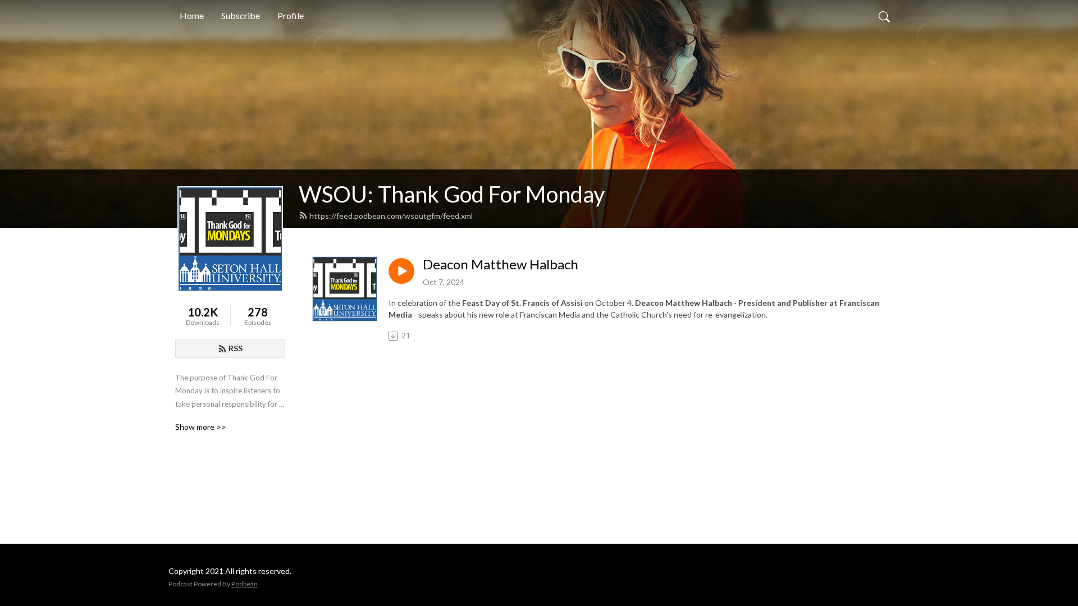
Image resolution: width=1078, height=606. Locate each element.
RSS (236, 348)
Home (192, 15)
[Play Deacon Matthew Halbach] (401, 271)
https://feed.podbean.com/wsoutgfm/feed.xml (391, 216)
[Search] (884, 15)
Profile (290, 15)
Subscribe (240, 15)
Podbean (244, 584)
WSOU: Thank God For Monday (452, 194)
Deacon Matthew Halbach (500, 264)
